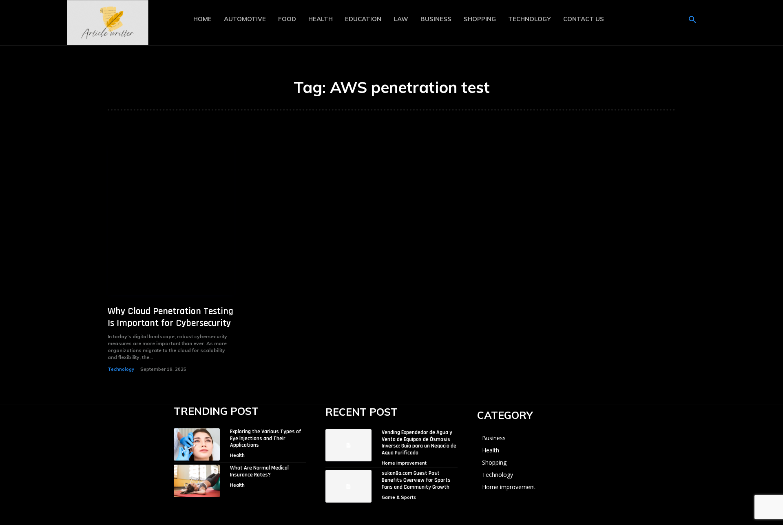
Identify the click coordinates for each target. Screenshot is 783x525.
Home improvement (404, 463)
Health (237, 455)
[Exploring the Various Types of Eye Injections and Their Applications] (197, 444)
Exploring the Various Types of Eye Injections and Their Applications (265, 438)
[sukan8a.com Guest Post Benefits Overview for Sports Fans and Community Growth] (348, 486)
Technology (121, 369)
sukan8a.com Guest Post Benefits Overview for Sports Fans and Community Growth (416, 480)
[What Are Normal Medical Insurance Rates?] (197, 481)
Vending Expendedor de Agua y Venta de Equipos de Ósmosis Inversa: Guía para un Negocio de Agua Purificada (419, 442)
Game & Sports (399, 497)
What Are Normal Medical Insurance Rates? (259, 471)
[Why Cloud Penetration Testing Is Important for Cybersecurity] (171, 219)
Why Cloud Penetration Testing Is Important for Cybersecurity (170, 317)
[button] (692, 20)
